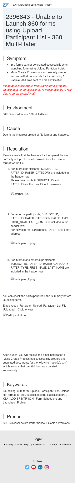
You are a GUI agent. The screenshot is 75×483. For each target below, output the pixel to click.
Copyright (53, 444)
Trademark (65, 444)
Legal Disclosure (37, 444)
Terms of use (20, 444)
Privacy (8, 444)
